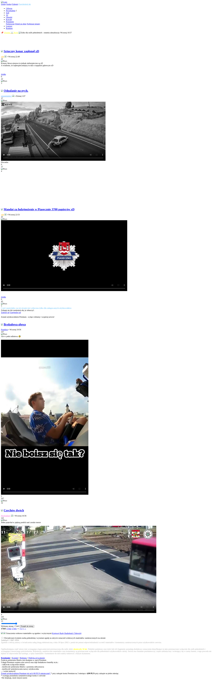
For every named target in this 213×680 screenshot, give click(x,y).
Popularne (10, 22)
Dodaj (3, 4)
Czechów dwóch (14, 510)
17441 (14, 629)
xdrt (2, 57)
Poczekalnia (10, 11)
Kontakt (15, 658)
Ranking (9, 28)
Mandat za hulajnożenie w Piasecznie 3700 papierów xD (39, 209)
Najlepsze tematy (33, 24)
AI (7, 15)
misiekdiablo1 (6, 96)
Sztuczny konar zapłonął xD (21, 51)
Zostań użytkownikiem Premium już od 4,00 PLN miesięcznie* (26, 673)
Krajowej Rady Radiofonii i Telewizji (66, 633)
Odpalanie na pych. (16, 90)
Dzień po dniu (20, 24)
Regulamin (5, 658)
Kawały (9, 19)
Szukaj (9, 4)
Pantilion (4, 330)
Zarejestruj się (25, 4)
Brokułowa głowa (15, 324)
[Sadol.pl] (4, 2)
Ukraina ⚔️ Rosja (11, 33)
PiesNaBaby (6, 516)
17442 (8, 629)
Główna (9, 8)
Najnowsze (10, 24)
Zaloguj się (5, 312)
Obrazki (9, 17)
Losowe (9, 26)
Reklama (23, 658)
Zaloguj (15, 4)
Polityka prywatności (36, 658)
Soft (7, 13)
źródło (3, 74)
